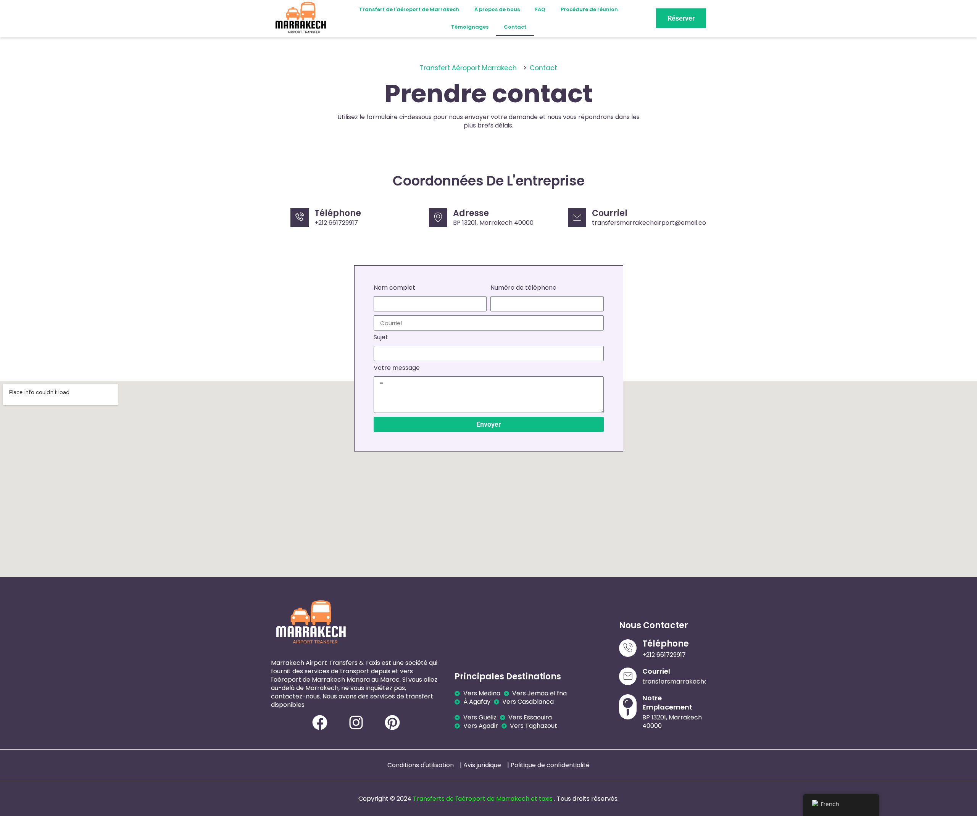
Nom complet (394, 288)
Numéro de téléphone (523, 288)
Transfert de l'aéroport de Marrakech (409, 9)
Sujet (381, 338)
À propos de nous (497, 9)
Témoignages (469, 27)
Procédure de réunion (589, 9)
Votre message (397, 368)
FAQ (540, 9)
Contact (515, 27)
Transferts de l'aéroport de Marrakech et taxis (483, 798)
